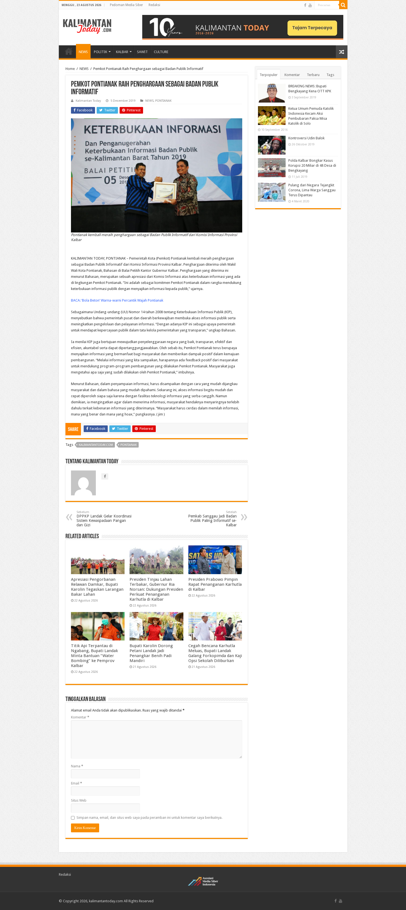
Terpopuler (269, 75)
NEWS (83, 52)
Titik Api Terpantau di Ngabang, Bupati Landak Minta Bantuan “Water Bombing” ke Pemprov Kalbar (94, 655)
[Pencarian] (343, 5)
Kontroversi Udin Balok (306, 138)
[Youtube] (310, 5)
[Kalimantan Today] (87, 26)
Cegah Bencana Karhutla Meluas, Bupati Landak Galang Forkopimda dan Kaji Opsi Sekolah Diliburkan (215, 653)
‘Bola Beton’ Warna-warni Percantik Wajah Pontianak (122, 300)
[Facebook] (305, 5)
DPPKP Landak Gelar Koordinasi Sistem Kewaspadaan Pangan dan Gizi (104, 518)
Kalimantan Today (88, 101)
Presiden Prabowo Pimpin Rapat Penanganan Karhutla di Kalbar (215, 584)
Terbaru (313, 75)
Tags (330, 75)
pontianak (128, 445)
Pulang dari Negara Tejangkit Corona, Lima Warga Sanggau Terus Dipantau (312, 190)
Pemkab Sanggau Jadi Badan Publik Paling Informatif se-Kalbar (212, 518)
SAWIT (142, 52)
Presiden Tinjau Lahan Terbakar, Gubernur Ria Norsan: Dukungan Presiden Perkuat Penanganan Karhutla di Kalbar (156, 589)
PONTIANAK (163, 101)
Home (70, 69)
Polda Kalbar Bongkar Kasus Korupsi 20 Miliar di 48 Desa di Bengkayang (312, 165)
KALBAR (122, 52)
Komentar (80, 717)
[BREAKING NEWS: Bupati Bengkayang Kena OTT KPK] (272, 93)
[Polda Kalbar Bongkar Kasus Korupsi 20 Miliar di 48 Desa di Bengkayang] (272, 167)
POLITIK (100, 52)
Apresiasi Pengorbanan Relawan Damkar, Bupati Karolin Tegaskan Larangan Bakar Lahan (97, 587)
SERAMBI (69, 51)
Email (76, 783)
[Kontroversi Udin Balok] (272, 145)
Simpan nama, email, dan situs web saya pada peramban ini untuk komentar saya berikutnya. (149, 817)
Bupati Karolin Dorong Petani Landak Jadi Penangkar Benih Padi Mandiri (151, 653)
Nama (77, 766)
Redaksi (154, 5)
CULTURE (161, 52)
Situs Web (78, 800)
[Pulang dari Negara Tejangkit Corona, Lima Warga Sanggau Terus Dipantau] (272, 192)
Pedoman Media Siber (126, 5)
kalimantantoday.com (96, 445)
